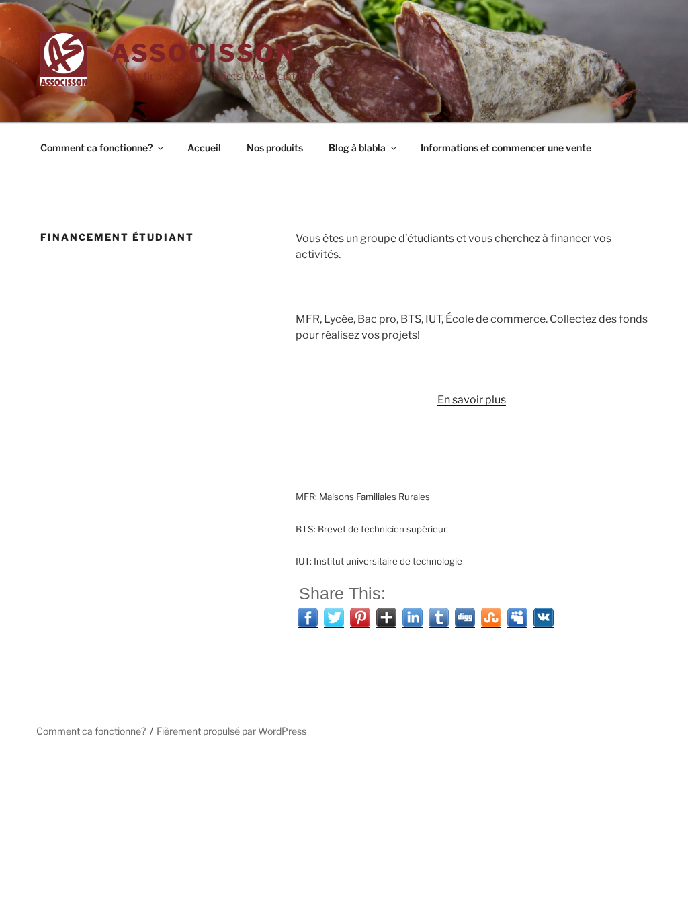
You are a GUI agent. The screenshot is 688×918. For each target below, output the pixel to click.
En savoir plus (471, 399)
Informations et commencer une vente (506, 147)
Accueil (204, 147)
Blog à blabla (357, 147)
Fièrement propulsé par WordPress (231, 731)
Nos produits (275, 147)
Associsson (203, 53)
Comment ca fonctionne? (96, 147)
